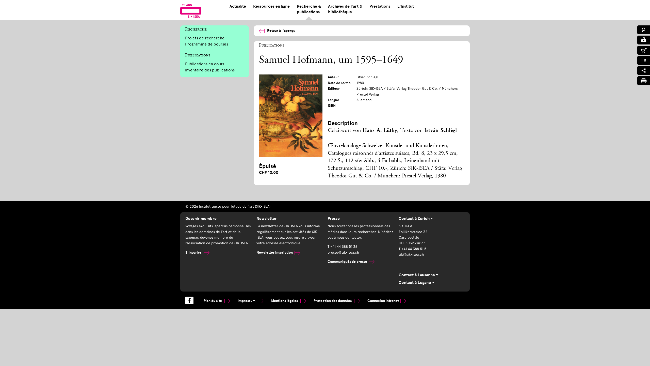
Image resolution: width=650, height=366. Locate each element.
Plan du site (213, 301)
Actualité (238, 6)
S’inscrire (193, 252)
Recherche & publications (309, 9)
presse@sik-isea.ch (343, 252)
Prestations (379, 6)
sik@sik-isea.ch (411, 254)
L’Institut (405, 6)
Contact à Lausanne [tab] (417, 275)
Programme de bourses (206, 44)
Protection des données (333, 301)
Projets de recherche (204, 38)
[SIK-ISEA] (190, 10)
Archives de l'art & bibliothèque (345, 9)
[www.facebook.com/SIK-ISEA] (189, 300)
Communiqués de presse (347, 262)
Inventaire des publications (210, 70)
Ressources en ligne (271, 6)
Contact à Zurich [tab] (415, 218)
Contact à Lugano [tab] (415, 282)
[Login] (643, 40)
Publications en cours (204, 64)
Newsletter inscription (274, 252)
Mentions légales (285, 301)
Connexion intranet (383, 301)
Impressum (247, 301)
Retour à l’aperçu (281, 30)
